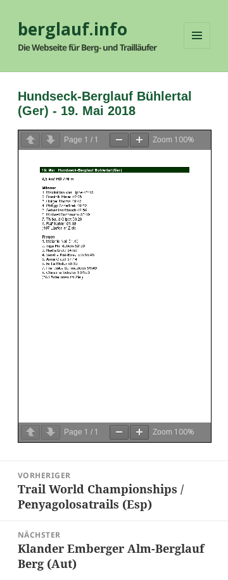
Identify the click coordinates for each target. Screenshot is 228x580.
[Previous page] (30, 140)
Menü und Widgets (197, 48)
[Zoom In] (139, 140)
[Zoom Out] (119, 140)
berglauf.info (72, 29)
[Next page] (50, 140)
